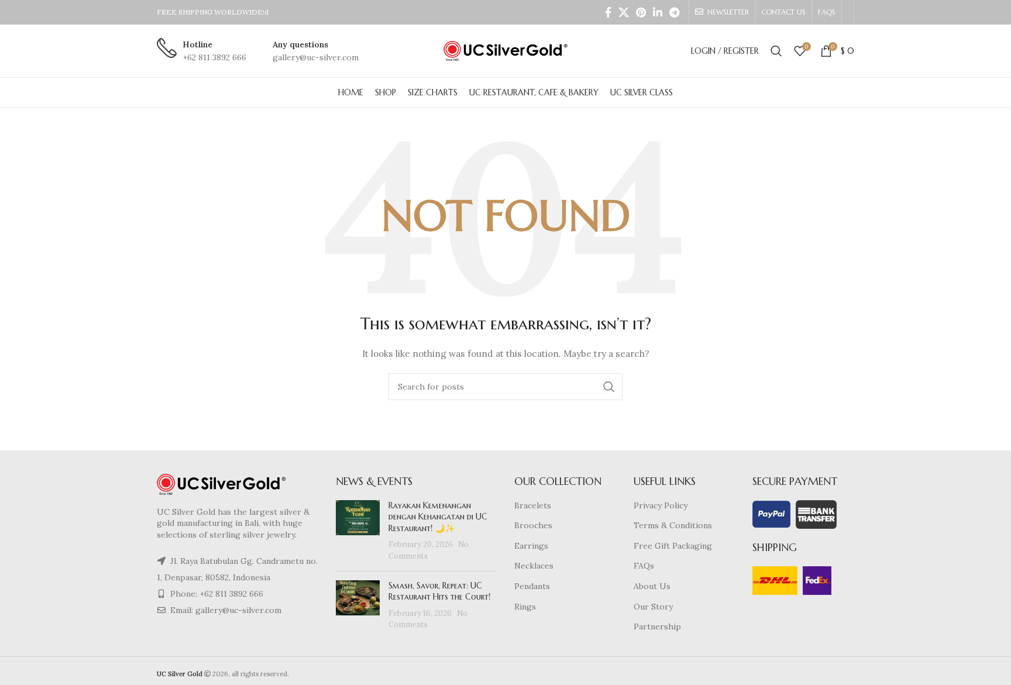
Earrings (531, 546)
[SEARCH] (609, 386)
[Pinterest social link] (640, 12)
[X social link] (623, 12)
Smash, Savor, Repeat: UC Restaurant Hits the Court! (439, 591)
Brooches (533, 525)
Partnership (657, 626)
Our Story (653, 606)
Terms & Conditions (673, 525)
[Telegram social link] (674, 12)
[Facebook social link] (608, 12)
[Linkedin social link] (657, 12)
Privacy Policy (660, 505)
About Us (652, 586)
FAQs (644, 565)
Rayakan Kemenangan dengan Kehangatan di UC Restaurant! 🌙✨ (437, 516)
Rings (525, 606)
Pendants (532, 586)
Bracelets (532, 505)
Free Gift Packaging (673, 546)
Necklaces (533, 565)
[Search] (776, 51)
